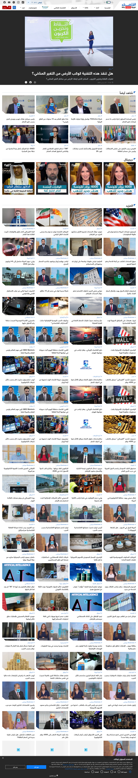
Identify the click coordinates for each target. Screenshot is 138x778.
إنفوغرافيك (33, 7)
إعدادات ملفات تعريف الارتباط (80, 769)
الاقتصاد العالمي (60, 7)
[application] (69, 41)
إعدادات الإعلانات (109, 769)
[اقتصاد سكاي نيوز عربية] (124, 5)
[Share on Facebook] (30, 82)
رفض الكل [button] (15, 767)
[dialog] (69, 767)
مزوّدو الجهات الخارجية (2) (68, 764)
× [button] (3, 758)
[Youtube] (9, 2)
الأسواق (74, 7)
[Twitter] (13, 2)
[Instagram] (18, 2)
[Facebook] (4, 2)
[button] (34, 2)
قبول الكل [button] (36, 767)
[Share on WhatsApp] (35, 82)
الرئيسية (107, 7)
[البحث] (14, 7)
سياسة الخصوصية (69, 768)
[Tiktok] (23, 2)
